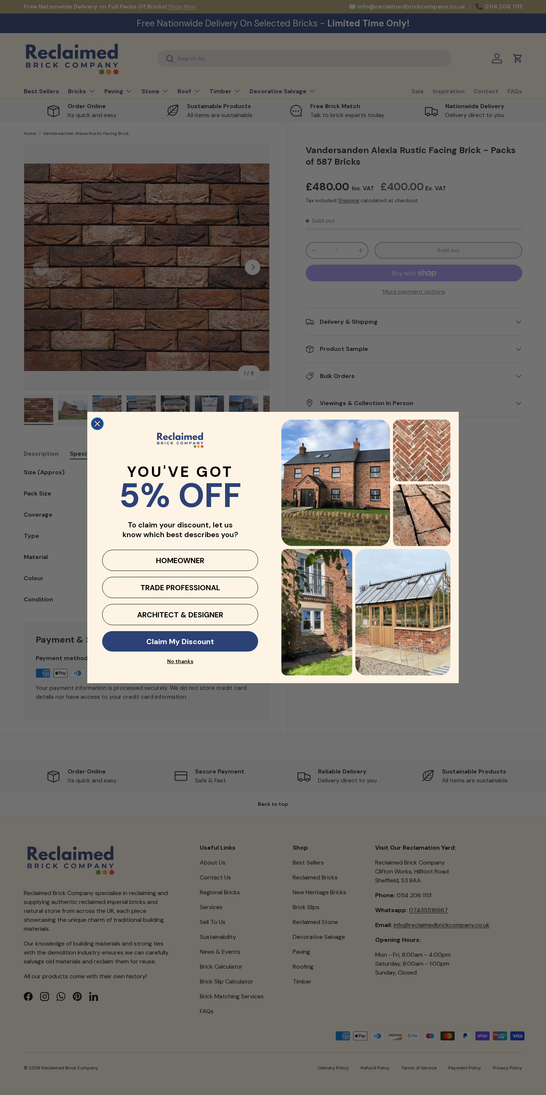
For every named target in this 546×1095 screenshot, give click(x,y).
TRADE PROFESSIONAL (180, 587)
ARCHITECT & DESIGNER (180, 615)
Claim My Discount (180, 641)
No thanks (180, 661)
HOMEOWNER (180, 560)
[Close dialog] (97, 424)
